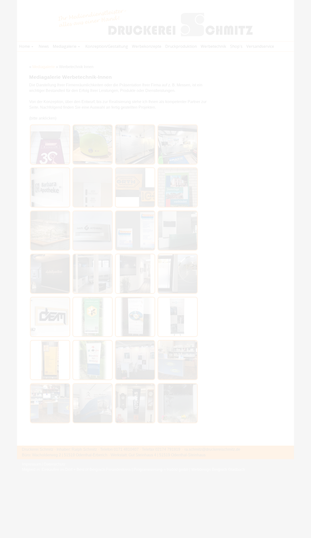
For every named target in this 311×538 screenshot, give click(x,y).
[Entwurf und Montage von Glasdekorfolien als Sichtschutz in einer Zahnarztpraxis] (92, 273)
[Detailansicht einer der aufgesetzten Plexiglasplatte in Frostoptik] (50, 187)
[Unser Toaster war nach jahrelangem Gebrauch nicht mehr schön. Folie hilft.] (92, 144)
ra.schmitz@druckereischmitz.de (212, 449)
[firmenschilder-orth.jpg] (135, 187)
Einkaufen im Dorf (57, 469)
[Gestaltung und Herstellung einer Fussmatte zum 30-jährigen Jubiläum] (50, 144)
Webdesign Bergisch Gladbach (218, 469)
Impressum (31, 464)
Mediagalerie (43, 67)
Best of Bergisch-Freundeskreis (104, 469)
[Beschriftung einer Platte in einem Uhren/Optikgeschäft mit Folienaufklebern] (135, 403)
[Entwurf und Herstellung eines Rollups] (92, 316)
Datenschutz (54, 464)
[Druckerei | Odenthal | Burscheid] (155, 23)
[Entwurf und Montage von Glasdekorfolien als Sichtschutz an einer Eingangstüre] (177, 273)
